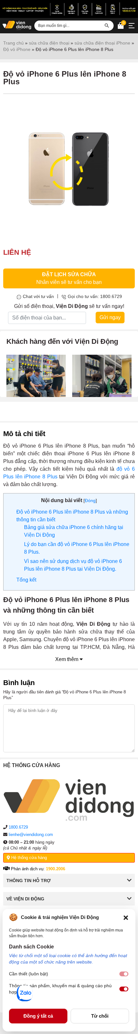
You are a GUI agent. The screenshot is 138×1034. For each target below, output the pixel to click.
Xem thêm (67, 659)
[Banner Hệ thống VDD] (69, 9)
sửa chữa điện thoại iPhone (102, 42)
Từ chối (99, 1016)
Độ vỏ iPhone (16, 49)
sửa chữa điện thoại (49, 42)
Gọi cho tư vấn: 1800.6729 (95, 296)
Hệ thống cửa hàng (28, 857)
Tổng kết (26, 580)
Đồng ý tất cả (38, 1016)
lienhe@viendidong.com (31, 834)
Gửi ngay (110, 317)
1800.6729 (18, 827)
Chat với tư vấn (38, 296)
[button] (126, 917)
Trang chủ (13, 42)
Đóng (90, 500)
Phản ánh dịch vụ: (37, 868)
